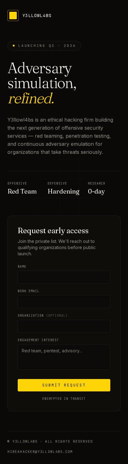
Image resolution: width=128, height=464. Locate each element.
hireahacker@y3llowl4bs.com (40, 451)
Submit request (64, 385)
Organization (43, 316)
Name (22, 267)
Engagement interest (38, 340)
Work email (28, 291)
